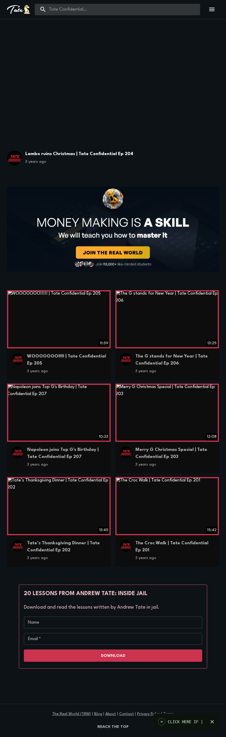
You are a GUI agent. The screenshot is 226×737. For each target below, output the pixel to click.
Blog (98, 714)
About (110, 714)
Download (113, 656)
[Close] (212, 721)
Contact (126, 714)
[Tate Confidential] (14, 159)
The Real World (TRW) (71, 714)
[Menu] (212, 9)
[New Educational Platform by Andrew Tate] (113, 229)
